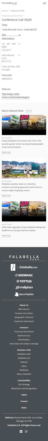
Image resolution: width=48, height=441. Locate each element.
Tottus (24, 366)
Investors (24, 327)
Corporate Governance (24, 321)
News (24, 407)
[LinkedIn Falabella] (21, 432)
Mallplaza (24, 370)
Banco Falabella (24, 374)
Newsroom (5, 11)
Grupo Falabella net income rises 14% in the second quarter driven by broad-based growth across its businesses (22, 143)
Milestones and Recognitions (24, 388)
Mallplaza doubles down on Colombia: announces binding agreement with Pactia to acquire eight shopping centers (22, 187)
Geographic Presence (24, 317)
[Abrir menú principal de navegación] (44, 3)
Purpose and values (24, 313)
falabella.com (24, 358)
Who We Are (24, 309)
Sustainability (24, 380)
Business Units (24, 350)
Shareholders (24, 339)
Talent (24, 394)
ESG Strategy (24, 384)
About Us (24, 305)
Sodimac (24, 362)
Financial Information (24, 331)
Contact (24, 401)
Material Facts (24, 335)
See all (28, 110)
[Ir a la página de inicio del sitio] (9, 3)
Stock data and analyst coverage (24, 343)
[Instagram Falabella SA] (26, 432)
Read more (6, 152)
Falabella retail (24, 354)
